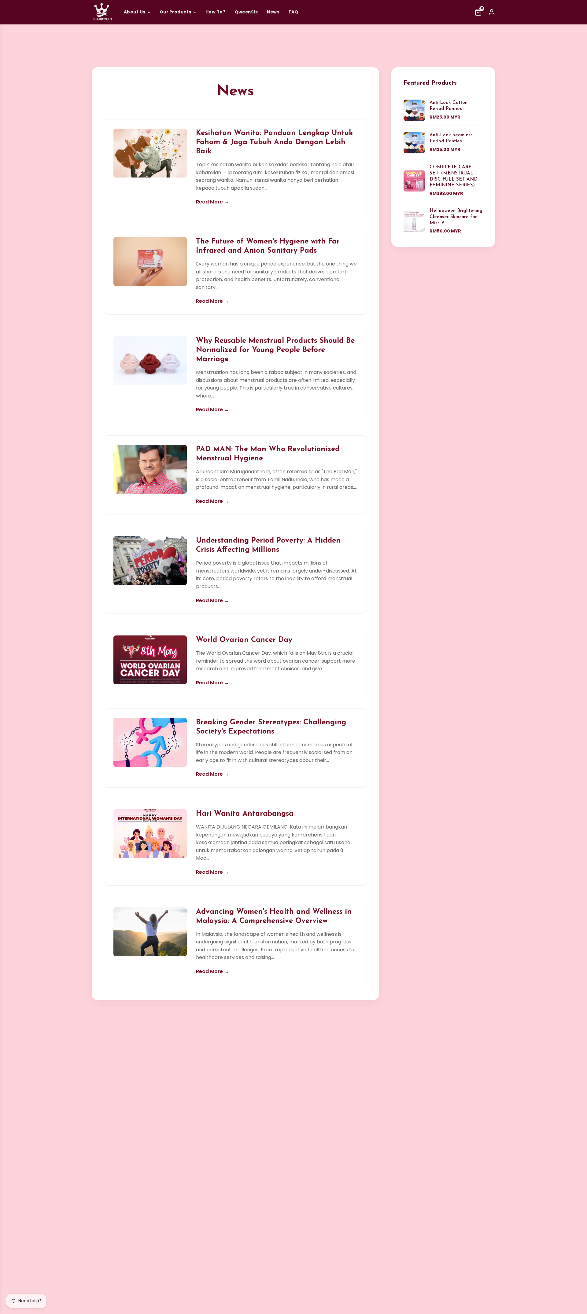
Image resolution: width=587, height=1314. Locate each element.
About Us (135, 12)
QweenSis (246, 12)
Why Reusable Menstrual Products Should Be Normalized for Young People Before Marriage (275, 350)
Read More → (212, 201)
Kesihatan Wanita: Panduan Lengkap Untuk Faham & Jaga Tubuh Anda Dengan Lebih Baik (274, 142)
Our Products (175, 12)
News (273, 12)
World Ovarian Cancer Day (244, 640)
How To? (215, 12)
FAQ (293, 12)
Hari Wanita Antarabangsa (245, 814)
